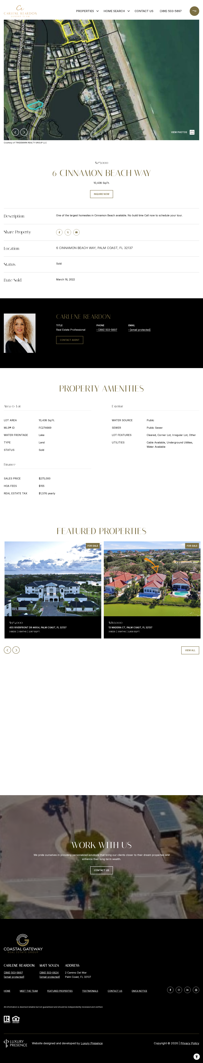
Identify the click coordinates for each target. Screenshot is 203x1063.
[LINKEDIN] (187, 990)
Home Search (114, 11)
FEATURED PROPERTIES (60, 991)
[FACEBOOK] (170, 990)
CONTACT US (115, 991)
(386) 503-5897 (171, 11)
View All (190, 650)
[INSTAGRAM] (179, 990)
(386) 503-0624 (49, 972)
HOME (7, 991)
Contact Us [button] (101, 870)
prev (15, 132)
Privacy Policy (189, 1043)
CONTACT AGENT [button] (69, 340)
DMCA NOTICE (139, 991)
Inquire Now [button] (101, 194)
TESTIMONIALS (90, 991)
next (24, 132)
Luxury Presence (92, 1043)
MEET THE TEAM (29, 991)
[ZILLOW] (196, 990)
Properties (85, 11)
